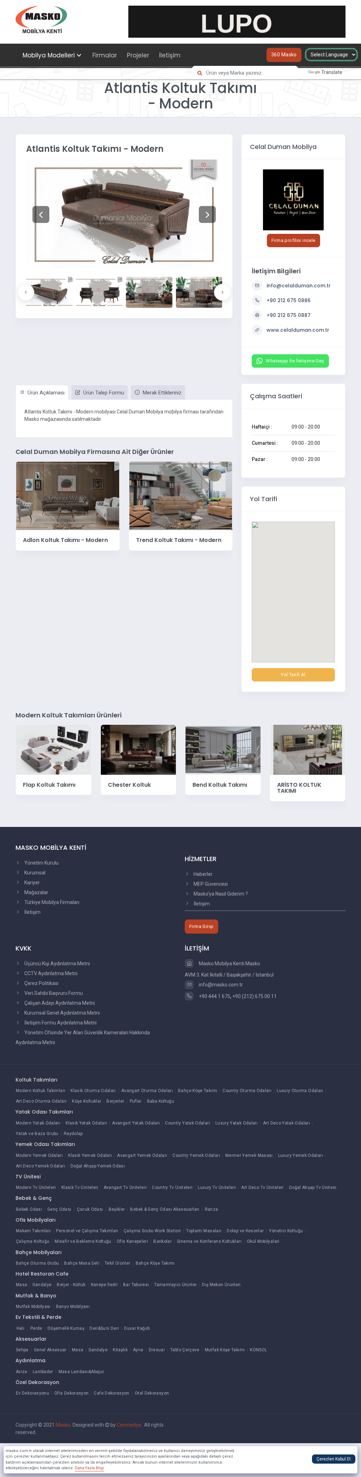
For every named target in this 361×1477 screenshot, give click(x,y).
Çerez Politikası (41, 983)
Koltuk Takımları (36, 1079)
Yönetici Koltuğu (286, 1230)
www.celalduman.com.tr (298, 330)
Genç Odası (59, 1209)
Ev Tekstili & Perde (38, 1317)
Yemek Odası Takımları (45, 1144)
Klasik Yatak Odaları (86, 1123)
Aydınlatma (30, 1360)
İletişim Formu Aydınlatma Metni (60, 1023)
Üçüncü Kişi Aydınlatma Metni (56, 963)
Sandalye (41, 1284)
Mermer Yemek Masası (249, 1155)
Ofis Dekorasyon (71, 1393)
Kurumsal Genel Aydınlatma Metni (61, 1013)
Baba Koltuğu (160, 1101)
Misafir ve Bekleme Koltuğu (83, 1241)
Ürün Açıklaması (45, 392)
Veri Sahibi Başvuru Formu (53, 993)
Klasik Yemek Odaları (90, 1155)
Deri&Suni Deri (104, 1328)
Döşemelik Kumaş (66, 1328)
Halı (20, 1328)
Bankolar (162, 1241)
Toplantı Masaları (203, 1230)
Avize (21, 1371)
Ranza (211, 1209)
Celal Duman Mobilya (283, 146)
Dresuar (157, 1349)
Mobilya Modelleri (49, 55)
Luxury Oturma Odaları (300, 1090)
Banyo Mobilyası (73, 1306)
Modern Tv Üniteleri (36, 1187)
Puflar (136, 1101)
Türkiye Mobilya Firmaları (51, 902)
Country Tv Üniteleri (172, 1187)
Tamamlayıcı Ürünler (175, 1284)
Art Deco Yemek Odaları (40, 1166)
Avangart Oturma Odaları (147, 1090)
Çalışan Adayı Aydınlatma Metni (59, 1003)
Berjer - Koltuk (71, 1284)
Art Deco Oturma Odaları (41, 1101)
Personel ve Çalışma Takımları (87, 1230)
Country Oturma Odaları (246, 1090)
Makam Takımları (33, 1230)
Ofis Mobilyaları (36, 1219)
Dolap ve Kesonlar (245, 1230)
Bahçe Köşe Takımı (197, 1090)
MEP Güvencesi (210, 884)
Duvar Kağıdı (137, 1328)
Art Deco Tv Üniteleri (262, 1187)
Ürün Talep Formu (103, 392)
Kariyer (31, 882)
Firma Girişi (201, 926)
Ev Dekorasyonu (32, 1393)
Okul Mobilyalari (263, 1241)
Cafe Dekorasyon (111, 1393)
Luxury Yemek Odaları (300, 1155)
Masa (21, 1284)
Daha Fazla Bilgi (89, 1468)
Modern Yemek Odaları (39, 1155)
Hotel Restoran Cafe (42, 1273)
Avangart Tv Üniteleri (125, 1187)
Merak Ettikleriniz (161, 392)
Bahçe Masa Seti (81, 1263)
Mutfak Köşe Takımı (225, 1349)
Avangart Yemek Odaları (142, 1155)
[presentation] (25, 292)
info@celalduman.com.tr (299, 285)
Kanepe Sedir (104, 1284)
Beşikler (117, 1209)
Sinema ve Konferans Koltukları (209, 1241)
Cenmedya (129, 1425)
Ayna (138, 1349)
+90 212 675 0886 (289, 300)
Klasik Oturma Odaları (93, 1090)
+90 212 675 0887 (289, 315)
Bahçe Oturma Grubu (37, 1263)
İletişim (169, 55)
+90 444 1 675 (214, 996)
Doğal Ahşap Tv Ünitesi (313, 1187)
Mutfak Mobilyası (33, 1306)
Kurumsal (34, 872)
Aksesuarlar (31, 1338)
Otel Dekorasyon (152, 1393)
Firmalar (104, 55)
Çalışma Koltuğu (32, 1241)
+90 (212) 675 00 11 (254, 996)
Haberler (202, 874)
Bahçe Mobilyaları (39, 1252)
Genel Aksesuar (50, 1349)
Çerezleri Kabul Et (334, 1459)
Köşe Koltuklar (86, 1101)
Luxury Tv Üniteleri (217, 1187)
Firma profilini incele (293, 240)
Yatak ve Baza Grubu (37, 1133)
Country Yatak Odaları (187, 1123)
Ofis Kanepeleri (132, 1241)
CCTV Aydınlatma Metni (50, 973)
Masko (63, 1425)
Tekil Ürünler (117, 1263)
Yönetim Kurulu (41, 863)
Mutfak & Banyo (36, 1295)
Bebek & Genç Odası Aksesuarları (164, 1209)
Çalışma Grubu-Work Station (152, 1230)
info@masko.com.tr (220, 984)
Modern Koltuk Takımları (40, 1090)
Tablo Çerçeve (185, 1349)
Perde (36, 1328)
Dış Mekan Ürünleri (221, 1284)
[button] (40, 215)
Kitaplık (120, 1349)
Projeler (138, 55)
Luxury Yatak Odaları (236, 1123)
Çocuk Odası (90, 1209)
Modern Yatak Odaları (38, 1123)
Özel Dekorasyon (37, 1382)
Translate (331, 72)
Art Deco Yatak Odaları (286, 1123)
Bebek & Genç (34, 1198)
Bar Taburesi (136, 1284)
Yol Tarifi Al (293, 674)
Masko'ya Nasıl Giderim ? (220, 894)
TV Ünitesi (28, 1176)
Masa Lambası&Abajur (81, 1371)
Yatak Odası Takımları (44, 1111)
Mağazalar (35, 892)
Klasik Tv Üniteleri (79, 1187)
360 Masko (284, 54)
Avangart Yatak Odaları (136, 1123)
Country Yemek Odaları (196, 1155)
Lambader (43, 1371)
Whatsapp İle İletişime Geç (295, 360)
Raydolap (73, 1133)
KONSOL (258, 1349)
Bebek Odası (29, 1209)
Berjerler (115, 1101)
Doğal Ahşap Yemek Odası (98, 1166)
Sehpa (22, 1349)
